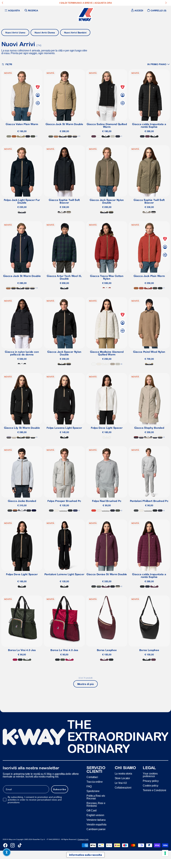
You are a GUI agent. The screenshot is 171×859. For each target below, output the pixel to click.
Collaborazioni (123, 787)
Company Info (83, 839)
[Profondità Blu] (142, 136)
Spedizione (93, 791)
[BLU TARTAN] (64, 288)
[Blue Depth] (27, 136)
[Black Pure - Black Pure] (160, 288)
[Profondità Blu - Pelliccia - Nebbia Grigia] (22, 212)
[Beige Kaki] (21, 136)
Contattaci (92, 777)
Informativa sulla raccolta (85, 854)
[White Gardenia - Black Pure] (32, 437)
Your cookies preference (150, 775)
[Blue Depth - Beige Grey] (32, 288)
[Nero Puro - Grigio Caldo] (62, 212)
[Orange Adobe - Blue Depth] (15, 510)
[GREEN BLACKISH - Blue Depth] (9, 510)
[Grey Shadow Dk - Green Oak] (50, 136)
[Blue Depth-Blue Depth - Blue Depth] (33, 510)
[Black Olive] (154, 288)
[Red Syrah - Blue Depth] (136, 437)
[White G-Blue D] (154, 437)
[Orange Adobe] (14, 136)
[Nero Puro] (20, 659)
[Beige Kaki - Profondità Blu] (63, 136)
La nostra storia (123, 773)
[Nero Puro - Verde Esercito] (111, 212)
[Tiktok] (19, 845)
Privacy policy (151, 780)
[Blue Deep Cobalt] (75, 510)
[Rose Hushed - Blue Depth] (141, 437)
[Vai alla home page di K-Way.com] (85, 14)
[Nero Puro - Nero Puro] (106, 136)
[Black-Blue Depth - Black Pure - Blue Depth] (28, 510)
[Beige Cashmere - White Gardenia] (14, 437)
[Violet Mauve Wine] (93, 136)
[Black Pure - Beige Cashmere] (27, 437)
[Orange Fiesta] (93, 510)
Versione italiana (96, 819)
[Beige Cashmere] (112, 364)
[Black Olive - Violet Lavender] (8, 437)
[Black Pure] (70, 510)
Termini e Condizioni (154, 790)
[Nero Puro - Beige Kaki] (21, 437)
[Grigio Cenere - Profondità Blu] (22, 510)
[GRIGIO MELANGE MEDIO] (63, 510)
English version (95, 815)
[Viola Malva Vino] (147, 136)
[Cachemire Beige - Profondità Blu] (148, 437)
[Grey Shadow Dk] (51, 510)
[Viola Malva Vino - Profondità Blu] (106, 586)
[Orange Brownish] (141, 288)
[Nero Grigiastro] (22, 364)
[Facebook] (5, 845)
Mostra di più (85, 684)
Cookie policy (150, 785)
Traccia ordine (95, 781)
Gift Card (92, 810)
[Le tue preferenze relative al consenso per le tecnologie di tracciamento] (165, 853)
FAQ (89, 786)
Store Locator (122, 778)
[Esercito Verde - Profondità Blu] (104, 212)
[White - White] (98, 136)
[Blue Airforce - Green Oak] (98, 586)
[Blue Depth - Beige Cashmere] (74, 136)
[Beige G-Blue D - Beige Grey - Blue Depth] (160, 437)
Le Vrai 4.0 (121, 783)
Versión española (96, 824)
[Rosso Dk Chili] (107, 288)
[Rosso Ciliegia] (15, 659)
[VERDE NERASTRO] (27, 659)
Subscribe (59, 789)
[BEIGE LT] (112, 136)
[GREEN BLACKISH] (32, 136)
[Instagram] (12, 845)
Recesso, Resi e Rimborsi (96, 804)
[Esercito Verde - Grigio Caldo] (68, 212)
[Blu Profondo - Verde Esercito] (69, 136)
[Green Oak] (8, 136)
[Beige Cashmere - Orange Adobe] (55, 136)
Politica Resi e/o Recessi (96, 797)
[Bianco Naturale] (106, 364)
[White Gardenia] (98, 364)
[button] (158, 64)
